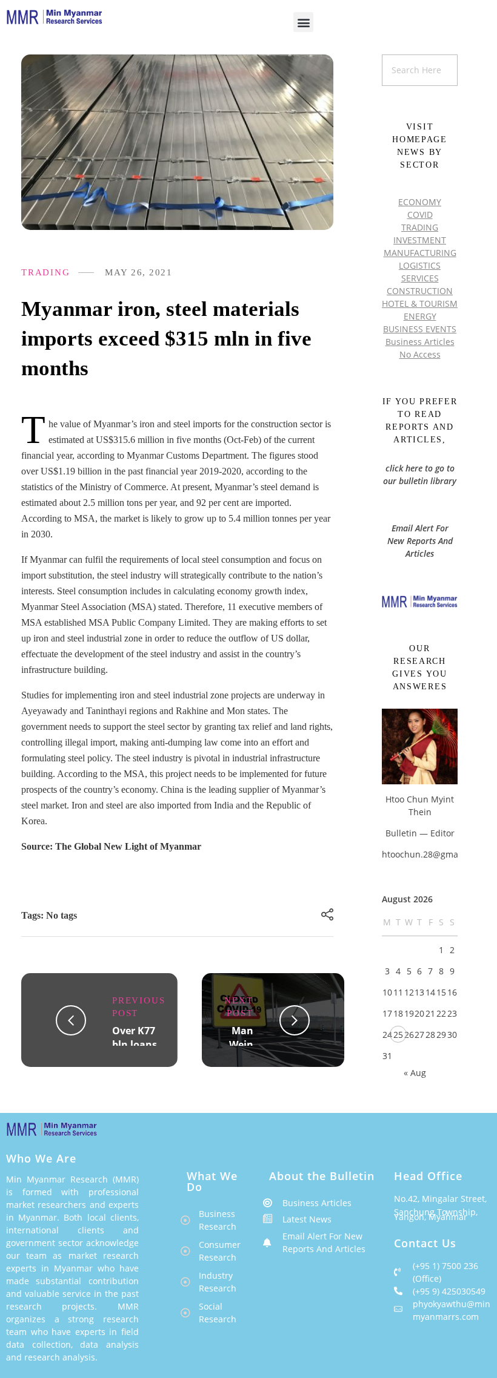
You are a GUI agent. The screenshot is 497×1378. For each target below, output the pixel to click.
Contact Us (425, 1243)
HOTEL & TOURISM (420, 303)
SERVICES (420, 278)
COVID (420, 214)
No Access (420, 354)
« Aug (415, 1072)
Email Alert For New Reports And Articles (420, 540)
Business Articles (420, 341)
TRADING (45, 272)
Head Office (428, 1176)
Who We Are (41, 1158)
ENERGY (420, 316)
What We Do (212, 1181)
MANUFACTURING (420, 252)
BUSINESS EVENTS (419, 329)
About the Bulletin (322, 1176)
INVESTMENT (419, 240)
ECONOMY (419, 202)
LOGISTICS (420, 265)
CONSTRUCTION (420, 291)
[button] (303, 22)
